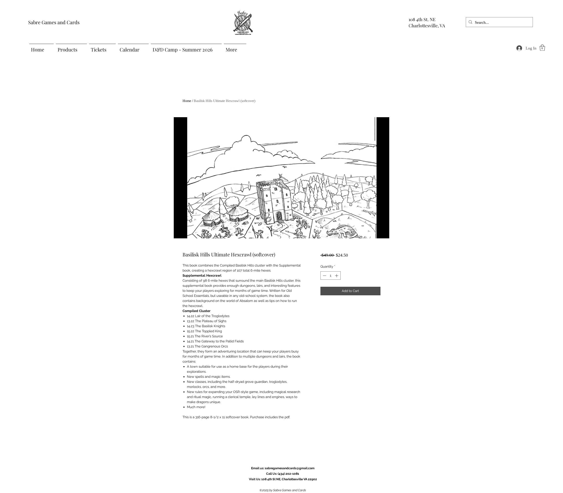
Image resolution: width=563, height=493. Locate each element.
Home (187, 101)
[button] (542, 47)
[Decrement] (324, 276)
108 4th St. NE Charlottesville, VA (427, 22)
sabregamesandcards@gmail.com (289, 468)
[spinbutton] (330, 276)
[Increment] (337, 276)
